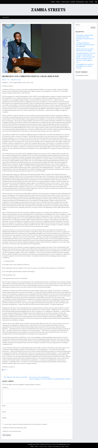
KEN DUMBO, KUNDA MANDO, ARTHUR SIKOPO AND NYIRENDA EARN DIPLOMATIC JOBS (85, 37)
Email (4, 411)
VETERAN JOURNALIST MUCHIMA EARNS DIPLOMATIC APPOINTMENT (85, 44)
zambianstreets (17, 79)
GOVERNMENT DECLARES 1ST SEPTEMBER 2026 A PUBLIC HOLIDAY (84, 66)
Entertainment (80, 2)
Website (4, 418)
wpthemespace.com (64, 444)
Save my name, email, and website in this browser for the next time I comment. (25, 424)
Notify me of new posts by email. (12, 431)
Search (78, 25)
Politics (58, 2)
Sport (86, 2)
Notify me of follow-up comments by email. (15, 427)
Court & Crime (65, 2)
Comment (5, 387)
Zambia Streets (48, 9)
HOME (53, 2)
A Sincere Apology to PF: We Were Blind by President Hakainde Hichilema (50, 379)
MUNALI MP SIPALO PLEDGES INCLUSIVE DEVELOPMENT (84, 50)
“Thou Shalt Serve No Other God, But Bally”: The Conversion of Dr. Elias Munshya (26, 377)
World (91, 2)
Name (4, 405)
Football (72, 2)
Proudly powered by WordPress (37, 444)
